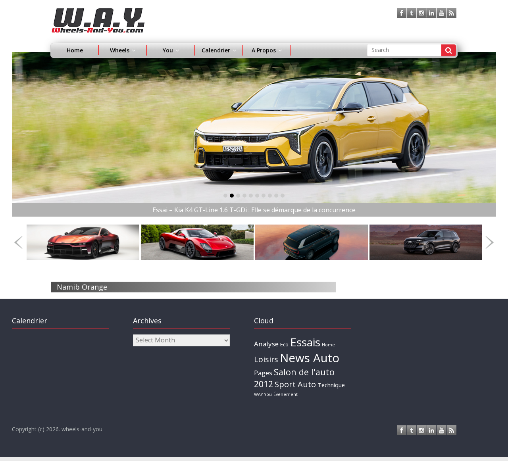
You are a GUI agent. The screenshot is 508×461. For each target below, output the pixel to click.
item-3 (244, 196)
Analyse (266, 343)
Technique (331, 385)
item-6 (264, 196)
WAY (258, 394)
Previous (18, 242)
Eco (284, 344)
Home (75, 50)
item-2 (238, 196)
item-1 (232, 196)
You (268, 394)
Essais (305, 342)
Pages (263, 373)
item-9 (283, 196)
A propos (264, 50)
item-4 (251, 196)
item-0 (225, 196)
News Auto (309, 358)
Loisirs (266, 359)
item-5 (257, 196)
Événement (285, 394)
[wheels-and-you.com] (98, 12)
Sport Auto (295, 384)
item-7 (270, 196)
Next (489, 242)
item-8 (276, 196)
